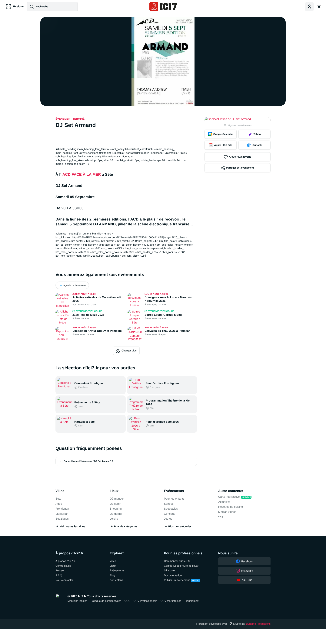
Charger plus (129, 350)
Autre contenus (230, 491)
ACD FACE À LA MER (81, 175)
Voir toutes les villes (72, 526)
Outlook (257, 145)
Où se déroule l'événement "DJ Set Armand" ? (88, 461)
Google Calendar (223, 134)
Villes (59, 491)
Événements (174, 491)
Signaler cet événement (239, 125)
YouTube (247, 579)
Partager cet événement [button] (240, 167)
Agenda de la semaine (74, 285)
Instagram (247, 570)
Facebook (247, 561)
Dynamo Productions (258, 623)
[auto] (319, 6)
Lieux (114, 491)
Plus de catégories (126, 526)
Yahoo (257, 134)
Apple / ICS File (223, 145)
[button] (126, 461)
